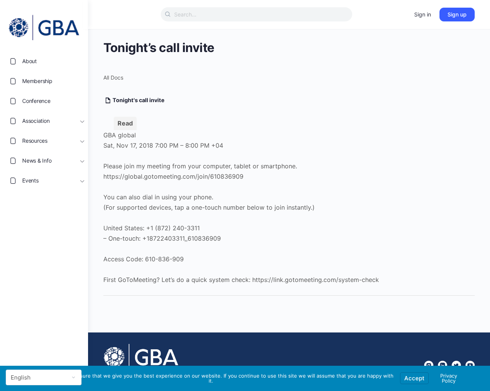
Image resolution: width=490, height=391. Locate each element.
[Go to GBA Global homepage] (44, 25)
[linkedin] (442, 365)
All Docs (113, 77)
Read (125, 123)
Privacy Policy (448, 378)
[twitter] (456, 365)
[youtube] (470, 365)
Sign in (422, 14)
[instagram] (428, 365)
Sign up (457, 14)
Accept (414, 378)
